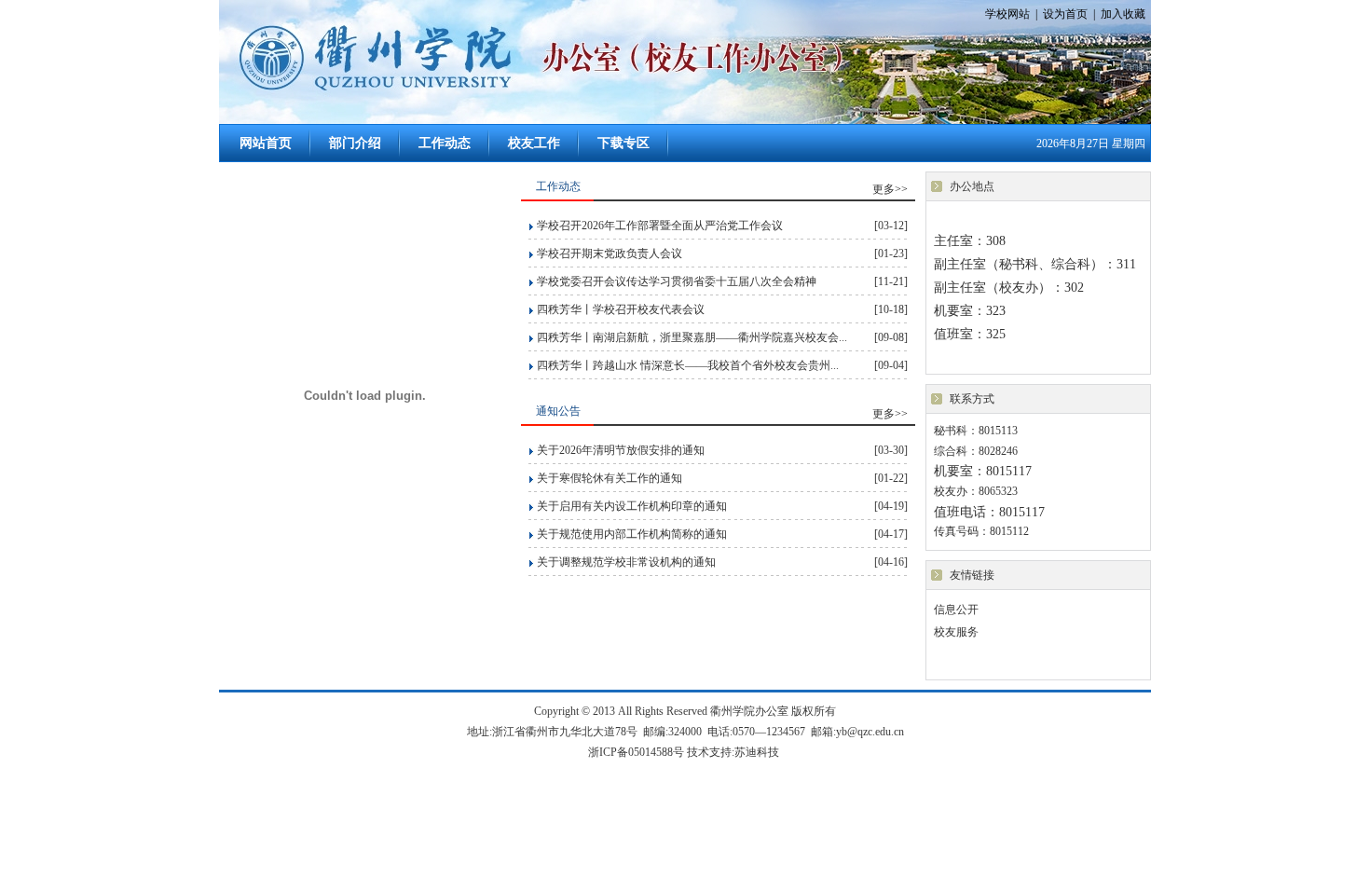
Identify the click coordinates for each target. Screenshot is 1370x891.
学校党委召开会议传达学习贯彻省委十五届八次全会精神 (676, 281)
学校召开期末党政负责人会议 (609, 253)
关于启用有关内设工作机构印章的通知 (632, 506)
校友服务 (956, 631)
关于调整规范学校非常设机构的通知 (626, 562)
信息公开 (956, 609)
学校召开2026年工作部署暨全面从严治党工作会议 (660, 225)
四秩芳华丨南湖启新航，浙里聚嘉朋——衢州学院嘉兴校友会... (692, 337)
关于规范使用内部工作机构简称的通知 (632, 534)
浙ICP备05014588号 (637, 752)
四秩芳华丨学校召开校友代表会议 (621, 309)
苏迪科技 (756, 752)
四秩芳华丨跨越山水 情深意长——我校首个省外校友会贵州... (688, 365)
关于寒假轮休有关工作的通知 (609, 478)
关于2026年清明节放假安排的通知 (621, 450)
